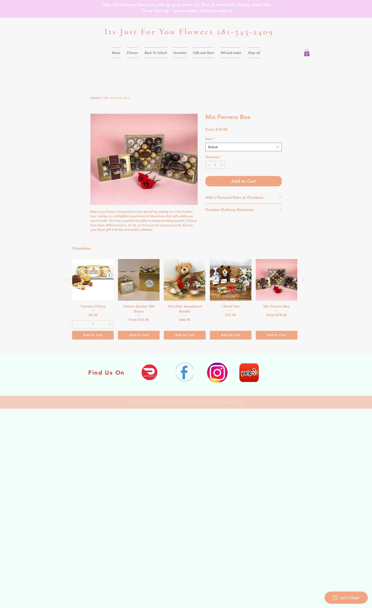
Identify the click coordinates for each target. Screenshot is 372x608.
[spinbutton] (215, 165)
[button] (132, 52)
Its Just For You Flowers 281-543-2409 (188, 32)
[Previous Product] (65, 279)
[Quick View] (93, 280)
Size (209, 139)
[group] (184, 299)
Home (95, 98)
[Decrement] (209, 165)
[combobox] (243, 147)
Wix (241, 402)
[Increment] (222, 165)
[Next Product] (303, 279)
